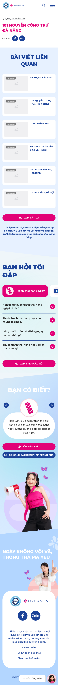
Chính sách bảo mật (29, 652)
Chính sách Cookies (29, 658)
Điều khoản (29, 647)
